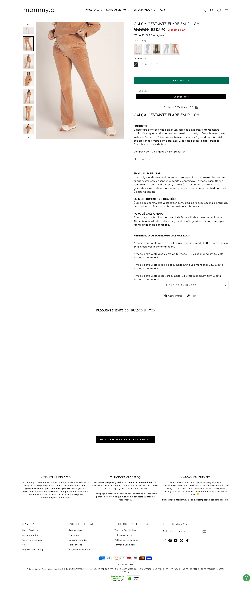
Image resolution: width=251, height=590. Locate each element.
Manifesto (73, 535)
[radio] (138, 49)
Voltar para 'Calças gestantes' (127, 439)
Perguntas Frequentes (79, 549)
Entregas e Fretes (123, 535)
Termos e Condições (124, 544)
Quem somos (75, 530)
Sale (24, 544)
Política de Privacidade (126, 540)
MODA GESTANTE (116, 10)
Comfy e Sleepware (32, 540)
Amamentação (30, 535)
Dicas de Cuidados (181, 285)
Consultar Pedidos (77, 540)
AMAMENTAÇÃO (143, 10)
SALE (162, 10)
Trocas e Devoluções (125, 530)
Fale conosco (75, 544)
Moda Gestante (30, 530)
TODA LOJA (92, 10)
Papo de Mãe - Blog (32, 549)
